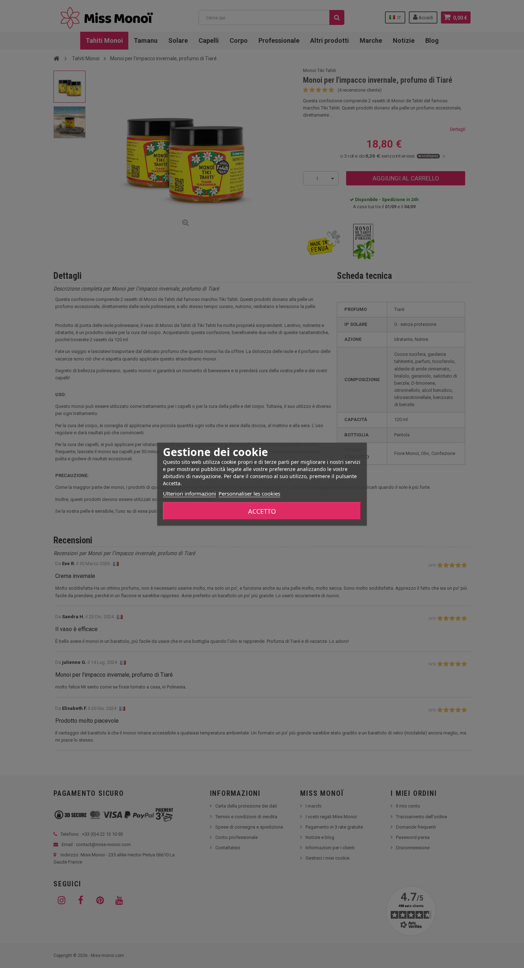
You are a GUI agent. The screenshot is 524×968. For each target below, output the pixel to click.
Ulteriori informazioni (189, 493)
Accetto (262, 511)
